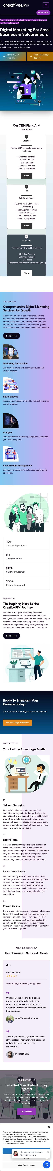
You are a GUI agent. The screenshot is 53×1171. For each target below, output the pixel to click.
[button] (49, 1127)
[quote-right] (7, 992)
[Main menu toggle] (46, 5)
